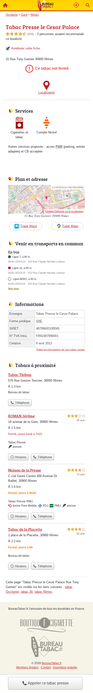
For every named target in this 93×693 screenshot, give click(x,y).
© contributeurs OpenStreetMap (67, 187)
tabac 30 (27, 591)
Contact (46, 667)
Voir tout (13, 288)
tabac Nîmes (43, 591)
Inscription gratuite (65, 667)
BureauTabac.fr (52, 663)
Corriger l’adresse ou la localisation (64, 211)
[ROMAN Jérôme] (46, 432)
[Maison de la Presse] (46, 489)
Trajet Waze (28, 226)
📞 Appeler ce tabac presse (45, 683)
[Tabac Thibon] (46, 384)
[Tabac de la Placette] (46, 543)
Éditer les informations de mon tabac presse (60, 349)
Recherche (88, 5)
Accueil (5, 5)
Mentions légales (27, 667)
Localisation (46, 92)
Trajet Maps (70, 226)
